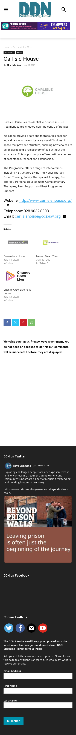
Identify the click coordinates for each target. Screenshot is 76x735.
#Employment (49, 475)
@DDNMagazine (41, 465)
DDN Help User (14, 65)
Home (7, 47)
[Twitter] (15, 322)
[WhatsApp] (31, 322)
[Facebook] (7, 322)
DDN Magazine (22, 465)
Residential (18, 47)
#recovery (38, 482)
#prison (55, 472)
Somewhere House (14, 256)
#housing (20, 475)
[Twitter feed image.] (38, 529)
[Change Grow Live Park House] (18, 276)
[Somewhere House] (18, 242)
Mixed (30, 47)
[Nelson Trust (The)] (50, 242)
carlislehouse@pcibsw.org (38, 216)
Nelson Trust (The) (47, 256)
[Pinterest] (23, 322)
